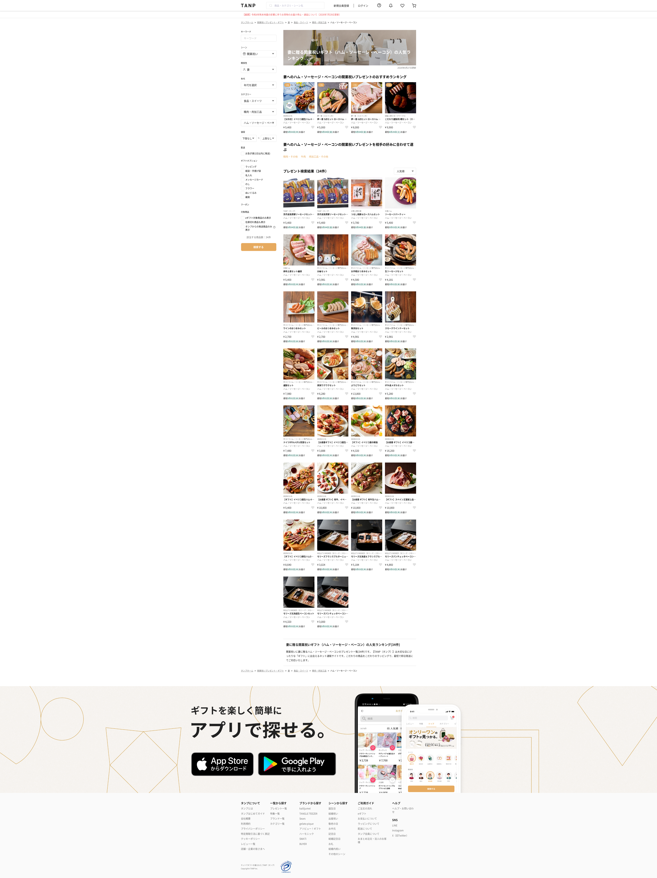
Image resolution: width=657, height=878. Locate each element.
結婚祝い (333, 813)
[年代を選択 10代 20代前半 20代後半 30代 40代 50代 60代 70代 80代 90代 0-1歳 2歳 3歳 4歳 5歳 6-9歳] (258, 85)
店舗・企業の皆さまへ (253, 848)
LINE (394, 825)
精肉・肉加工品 (319, 22)
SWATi (302, 838)
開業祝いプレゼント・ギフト (270, 22)
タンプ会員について (368, 833)
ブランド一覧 (277, 818)
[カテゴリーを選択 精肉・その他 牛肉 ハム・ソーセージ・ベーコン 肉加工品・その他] (258, 122)
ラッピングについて (368, 823)
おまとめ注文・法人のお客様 (372, 840)
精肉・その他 (290, 156)
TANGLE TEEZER (308, 813)
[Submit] (270, 5)
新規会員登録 (341, 5)
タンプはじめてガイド (253, 813)
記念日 (332, 833)
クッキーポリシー (250, 838)
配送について (365, 828)
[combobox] (295, 5)
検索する (258, 247)
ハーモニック (306, 833)
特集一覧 (275, 813)
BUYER (303, 843)
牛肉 (303, 156)
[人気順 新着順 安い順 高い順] (405, 171)
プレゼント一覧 (278, 808)
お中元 (332, 828)
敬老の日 (333, 823)
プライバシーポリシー (253, 828)
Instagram (398, 830)
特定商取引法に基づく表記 (255, 833)
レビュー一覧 (248, 843)
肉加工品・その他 (318, 156)
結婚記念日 (334, 838)
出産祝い (333, 818)
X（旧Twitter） (400, 835)
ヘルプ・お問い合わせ (403, 810)
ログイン (363, 5)
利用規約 (245, 823)
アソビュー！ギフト (310, 828)
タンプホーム (247, 22)
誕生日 (332, 808)
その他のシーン (336, 854)
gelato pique (306, 823)
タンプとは (247, 808)
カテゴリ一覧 (277, 823)
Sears (302, 818)
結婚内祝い (334, 848)
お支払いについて (367, 818)
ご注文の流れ (365, 808)
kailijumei (305, 808)
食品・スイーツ (301, 22)
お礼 (330, 843)
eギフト (362, 813)
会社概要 (245, 818)
